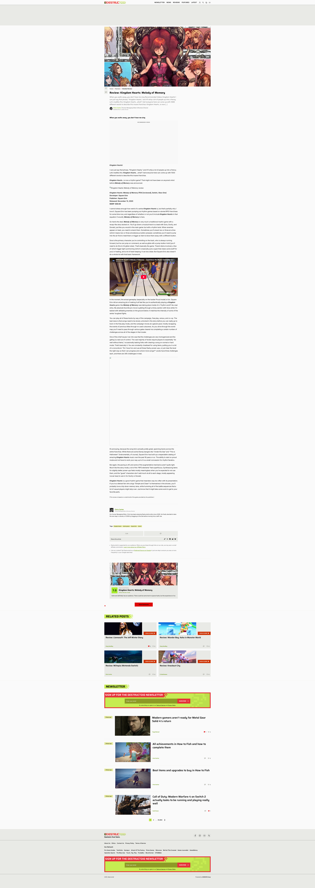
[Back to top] (105, 605)
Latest (194, 2)
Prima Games (150, 850)
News (169, 2)
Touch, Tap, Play (131, 853)
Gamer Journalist (183, 850)
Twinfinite (119, 850)
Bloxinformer (150, 853)
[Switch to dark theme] (206, 2)
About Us (107, 843)
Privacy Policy (171, 705)
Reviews (176, 2)
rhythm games (126, 526)
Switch (139, 526)
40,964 (160, 820)
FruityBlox (141, 853)
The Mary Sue (120, 853)
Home (111, 88)
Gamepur (127, 850)
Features (185, 2)
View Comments (144, 604)
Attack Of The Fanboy (138, 850)
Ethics (114, 843)
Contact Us (120, 843)
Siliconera (159, 850)
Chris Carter (117, 108)
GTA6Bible (158, 853)
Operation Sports (109, 853)
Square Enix (133, 526)
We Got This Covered (169, 850)
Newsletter (159, 2)
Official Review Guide (124, 592)
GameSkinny (194, 850)
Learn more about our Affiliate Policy (135, 547)
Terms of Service (160, 705)
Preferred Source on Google (142, 550)
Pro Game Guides (109, 850)
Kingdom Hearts (117, 526)
